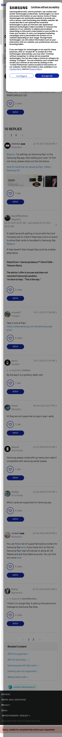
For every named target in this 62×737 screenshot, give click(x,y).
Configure (21, 76)
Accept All (47, 76)
